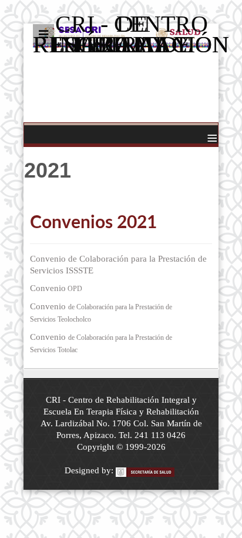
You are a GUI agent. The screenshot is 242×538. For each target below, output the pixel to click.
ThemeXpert (146, 472)
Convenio (56, 288)
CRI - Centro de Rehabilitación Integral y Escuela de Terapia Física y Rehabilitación (121, 41)
